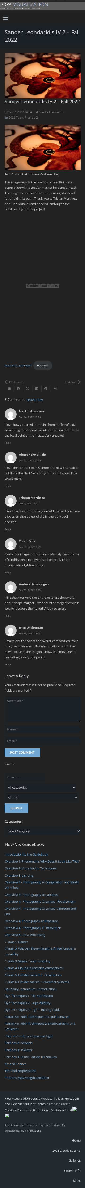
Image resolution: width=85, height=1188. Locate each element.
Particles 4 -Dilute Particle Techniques (31, 1057)
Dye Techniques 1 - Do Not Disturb (29, 996)
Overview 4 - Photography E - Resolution (33, 928)
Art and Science (15, 1064)
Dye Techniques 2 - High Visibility (28, 1003)
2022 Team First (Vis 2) (24, 117)
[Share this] (18, 389)
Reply (8, 442)
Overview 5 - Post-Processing (25, 935)
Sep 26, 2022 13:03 (30, 590)
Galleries (75, 1160)
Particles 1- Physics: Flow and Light (29, 1036)
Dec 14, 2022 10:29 (30, 417)
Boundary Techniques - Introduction (30, 989)
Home (76, 1140)
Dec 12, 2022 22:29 (30, 460)
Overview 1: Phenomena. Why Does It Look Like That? (42, 861)
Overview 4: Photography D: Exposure (31, 921)
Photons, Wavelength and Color (27, 1078)
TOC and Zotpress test (20, 1071)
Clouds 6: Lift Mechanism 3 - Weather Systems (37, 982)
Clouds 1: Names (16, 942)
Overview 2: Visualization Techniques (30, 868)
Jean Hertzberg (30, 1130)
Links (77, 1180)
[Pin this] (46, 389)
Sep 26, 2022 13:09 (30, 547)
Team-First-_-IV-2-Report (18, 365)
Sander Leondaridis (51, 112)
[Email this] (9, 389)
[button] (5, 17)
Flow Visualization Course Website (29, 1098)
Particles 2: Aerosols (18, 1043)
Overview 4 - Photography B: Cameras (31, 895)
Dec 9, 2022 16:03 (29, 503)
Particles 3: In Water (18, 1050)
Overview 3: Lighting (19, 875)
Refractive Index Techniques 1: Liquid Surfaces (37, 1017)
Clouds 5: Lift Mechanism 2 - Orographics (33, 975)
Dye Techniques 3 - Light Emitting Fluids (32, 1010)
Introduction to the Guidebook (26, 854)
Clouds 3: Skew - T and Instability (27, 961)
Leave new (34, 399)
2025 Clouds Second (66, 1150)
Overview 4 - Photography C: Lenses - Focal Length (40, 901)
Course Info (72, 1170)
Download (42, 365)
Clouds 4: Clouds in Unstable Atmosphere (34, 968)
